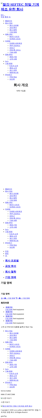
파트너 (12, 48)
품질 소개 (13, 68)
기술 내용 (13, 52)
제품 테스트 (14, 72)
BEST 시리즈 (14, 36)
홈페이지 (8, 21)
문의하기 (8, 75)
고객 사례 (13, 59)
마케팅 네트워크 (15, 43)
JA (10, 17)
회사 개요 (8, 23)
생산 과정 (13, 70)
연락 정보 (13, 77)
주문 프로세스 (14, 45)
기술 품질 (8, 63)
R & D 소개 (13, 66)
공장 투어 (13, 28)
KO (3, 15)
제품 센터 (8, 34)
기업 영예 (13, 32)
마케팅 (7, 41)
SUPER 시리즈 (15, 39)
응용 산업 (13, 57)
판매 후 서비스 (15, 50)
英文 (6, 17)
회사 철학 (13, 30)
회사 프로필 (14, 25)
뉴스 (7, 61)
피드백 (12, 79)
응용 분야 (8, 54)
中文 (2, 17)
